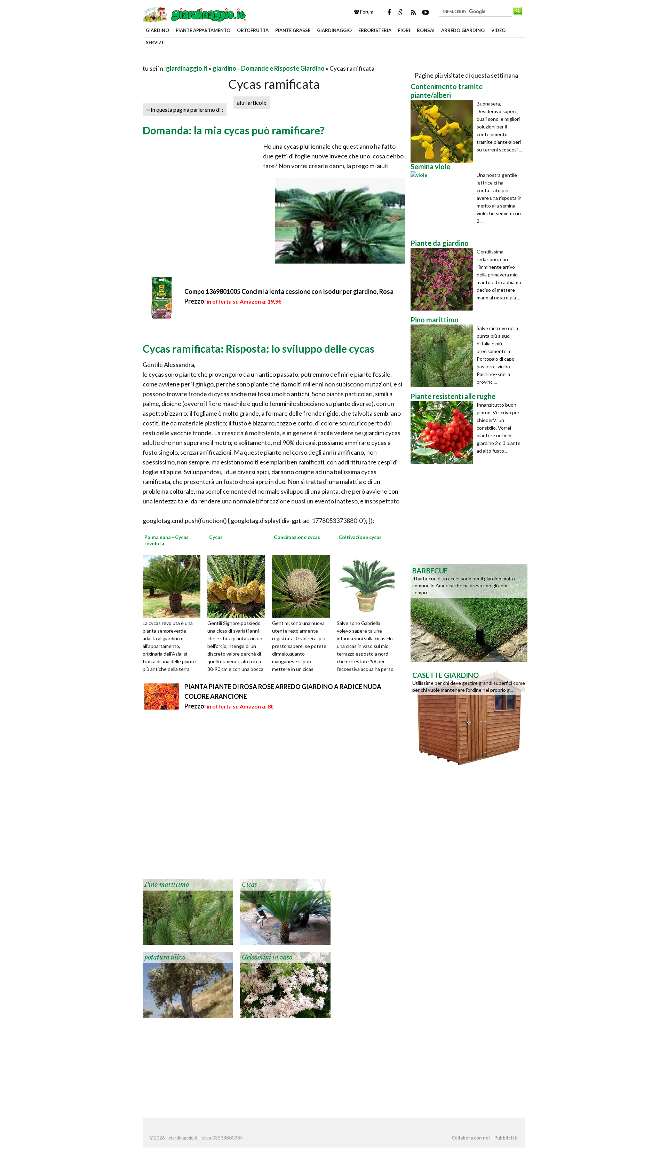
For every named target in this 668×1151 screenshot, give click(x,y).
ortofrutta (253, 30)
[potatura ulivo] (188, 984)
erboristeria (374, 30)
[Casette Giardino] (469, 717)
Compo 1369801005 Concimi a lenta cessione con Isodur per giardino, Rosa (288, 291)
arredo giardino (463, 30)
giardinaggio (334, 30)
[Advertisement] (224, 59)
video (498, 30)
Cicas (249, 884)
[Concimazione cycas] (303, 585)
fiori (404, 30)
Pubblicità (505, 1138)
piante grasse (292, 30)
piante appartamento (203, 30)
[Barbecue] (469, 612)
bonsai (426, 30)
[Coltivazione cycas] (368, 585)
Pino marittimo (166, 884)
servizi (154, 42)
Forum (366, 12)
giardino (157, 30)
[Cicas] (285, 911)
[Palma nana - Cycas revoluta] (174, 585)
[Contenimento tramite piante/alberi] (444, 131)
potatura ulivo (164, 957)
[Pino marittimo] (188, 911)
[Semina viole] (444, 202)
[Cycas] (238, 585)
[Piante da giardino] (444, 279)
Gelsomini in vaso (267, 957)
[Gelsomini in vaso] (285, 984)
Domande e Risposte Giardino (283, 68)
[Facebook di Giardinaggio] (389, 12)
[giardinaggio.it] (195, 14)
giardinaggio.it (187, 68)
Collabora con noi (471, 1138)
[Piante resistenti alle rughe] (444, 432)
